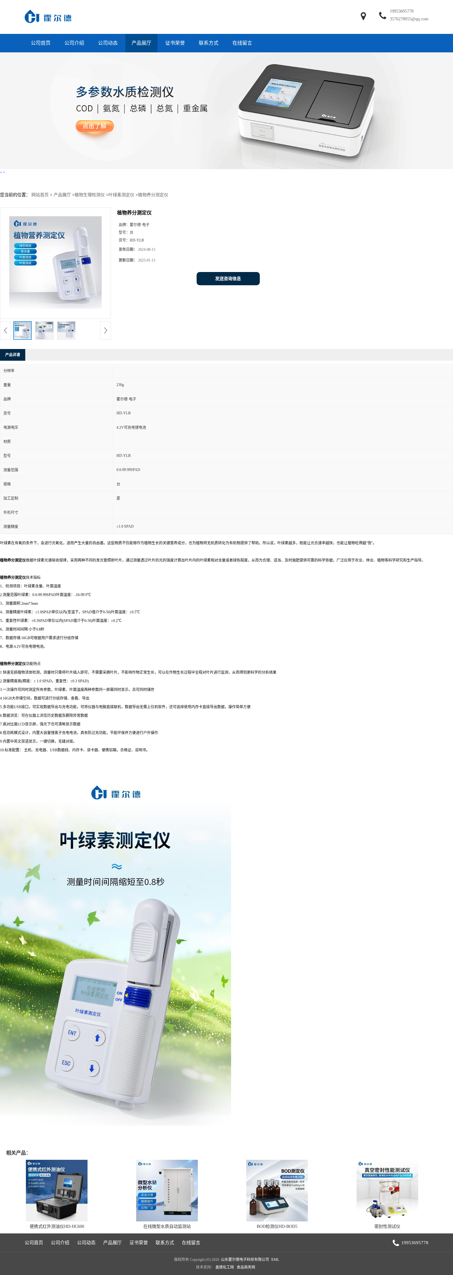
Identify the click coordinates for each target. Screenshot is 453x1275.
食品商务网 (246, 1267)
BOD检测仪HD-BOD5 (277, 1226)
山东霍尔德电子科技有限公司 (245, 1259)
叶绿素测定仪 (121, 195)
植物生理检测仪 (90, 195)
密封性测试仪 (387, 1226)
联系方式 (208, 43)
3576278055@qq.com (409, 19)
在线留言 (242, 43)
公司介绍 (74, 43)
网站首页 (40, 195)
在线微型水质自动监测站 (167, 1226)
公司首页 (41, 43)
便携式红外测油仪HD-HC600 (57, 1226)
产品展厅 (141, 43)
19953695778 (402, 11)
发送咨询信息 (228, 278)
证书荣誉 (175, 43)
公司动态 (108, 43)
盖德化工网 (224, 1267)
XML (275, 1259)
